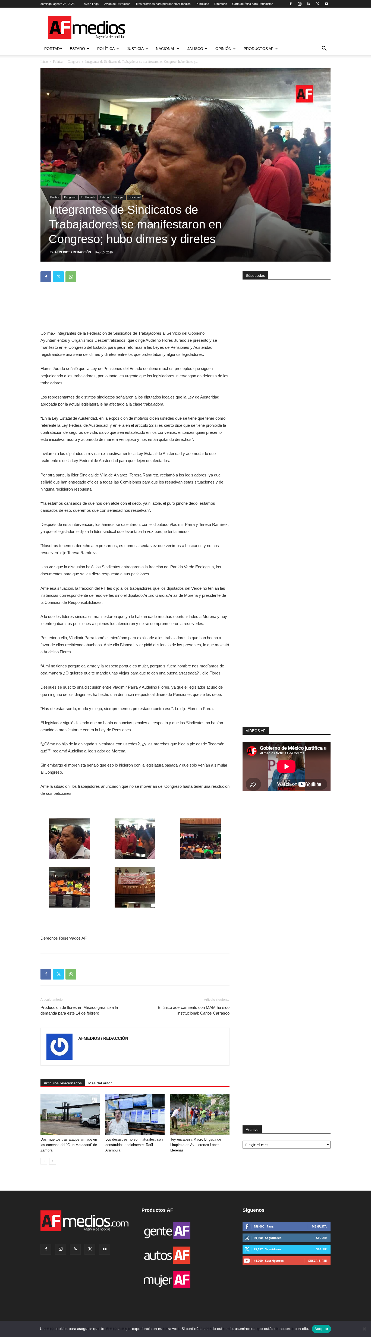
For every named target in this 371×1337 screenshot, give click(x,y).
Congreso (74, 62)
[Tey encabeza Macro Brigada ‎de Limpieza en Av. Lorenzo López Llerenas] (199, 1114)
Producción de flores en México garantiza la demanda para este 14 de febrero (79, 1010)
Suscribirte (317, 1260)
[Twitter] (317, 4)
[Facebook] (291, 4)
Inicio (44, 62)
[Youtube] (326, 4)
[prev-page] (43, 1161)
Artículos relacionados (63, 1083)
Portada (53, 48)
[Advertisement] (287, 654)
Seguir (321, 1238)
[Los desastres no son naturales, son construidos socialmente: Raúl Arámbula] (135, 1114)
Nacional (165, 48)
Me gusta (319, 1226)
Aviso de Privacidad (117, 3)
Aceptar (321, 1328)
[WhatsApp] (70, 276)
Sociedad (135, 197)
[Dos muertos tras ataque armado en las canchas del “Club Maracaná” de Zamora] (70, 1114)
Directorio (220, 3)
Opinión (223, 48)
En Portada (88, 197)
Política (106, 48)
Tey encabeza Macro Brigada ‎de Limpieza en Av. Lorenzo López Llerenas (195, 1144)
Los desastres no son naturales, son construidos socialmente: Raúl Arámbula (134, 1144)
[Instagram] (299, 4)
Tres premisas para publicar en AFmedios (163, 3)
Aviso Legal (91, 3)
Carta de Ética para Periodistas (252, 3)
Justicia (135, 48)
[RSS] (308, 4)
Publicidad (202, 3)
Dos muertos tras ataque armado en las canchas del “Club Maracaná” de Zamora (68, 1144)
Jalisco (195, 48)
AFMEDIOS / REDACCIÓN (73, 252)
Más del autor (100, 1083)
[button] (324, 49)
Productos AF (258, 48)
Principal (119, 197)
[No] (364, 1329)
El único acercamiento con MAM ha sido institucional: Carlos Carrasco (193, 1010)
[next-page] (52, 1161)
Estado (77, 48)
